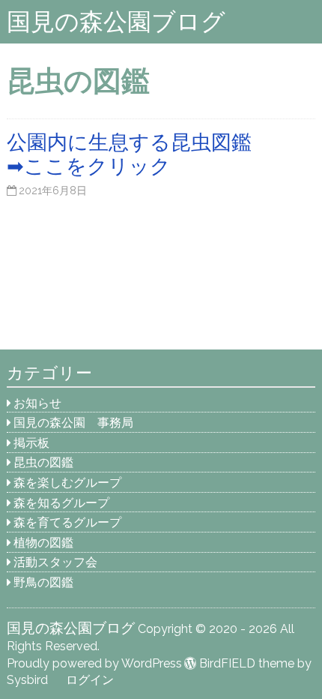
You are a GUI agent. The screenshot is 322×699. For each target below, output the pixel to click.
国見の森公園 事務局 (73, 423)
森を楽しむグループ (67, 483)
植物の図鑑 (43, 543)
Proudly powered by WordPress (94, 663)
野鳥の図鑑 (43, 582)
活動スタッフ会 (55, 562)
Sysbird (27, 680)
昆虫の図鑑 (43, 462)
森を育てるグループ (67, 522)
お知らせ (37, 403)
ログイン (90, 680)
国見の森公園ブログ (116, 21)
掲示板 (31, 443)
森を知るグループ (61, 503)
